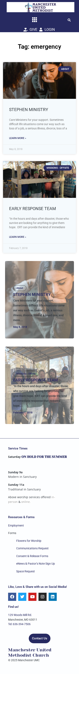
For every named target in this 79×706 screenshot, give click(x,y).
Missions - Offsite (25, 373)
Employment (16, 525)
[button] (69, 20)
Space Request (25, 571)
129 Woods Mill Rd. (20, 615)
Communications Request (32, 548)
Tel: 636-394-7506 (19, 624)
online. (26, 502)
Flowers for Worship (28, 540)
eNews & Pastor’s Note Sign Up (35, 563)
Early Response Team (32, 208)
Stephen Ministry (28, 109)
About (19, 288)
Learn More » (17, 138)
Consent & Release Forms (32, 556)
